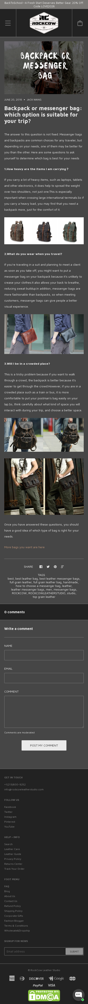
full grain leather (21, 582)
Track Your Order (14, 868)
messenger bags (65, 589)
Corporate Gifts (13, 915)
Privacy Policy (12, 858)
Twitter (8, 811)
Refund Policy (12, 906)
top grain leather (44, 596)
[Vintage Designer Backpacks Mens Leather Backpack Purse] (44, 450)
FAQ (6, 886)
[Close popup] (80, 957)
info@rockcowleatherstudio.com (24, 789)
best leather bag (26, 578)
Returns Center (13, 863)
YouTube (9, 826)
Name (8, 645)
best (11, 578)
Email (8, 668)
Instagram (10, 816)
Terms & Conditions (16, 925)
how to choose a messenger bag (38, 586)
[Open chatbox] (79, 995)
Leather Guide (12, 854)
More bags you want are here (24, 547)
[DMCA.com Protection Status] (44, 1000)
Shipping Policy (13, 910)
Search (8, 844)
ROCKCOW (19, 593)
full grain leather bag (47, 582)
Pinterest (9, 821)
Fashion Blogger (14, 920)
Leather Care (12, 849)
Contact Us (10, 901)
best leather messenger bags (59, 578)
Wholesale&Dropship (17, 930)
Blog (7, 891)
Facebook (10, 807)
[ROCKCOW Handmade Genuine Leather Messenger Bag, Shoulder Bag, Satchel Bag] (44, 353)
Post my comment (44, 745)
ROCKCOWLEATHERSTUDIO (46, 593)
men (49, 589)
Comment (11, 691)
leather (67, 586)
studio (71, 593)
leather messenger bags (27, 589)
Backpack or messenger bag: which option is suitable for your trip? (43, 114)
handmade (70, 582)
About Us (9, 896)
